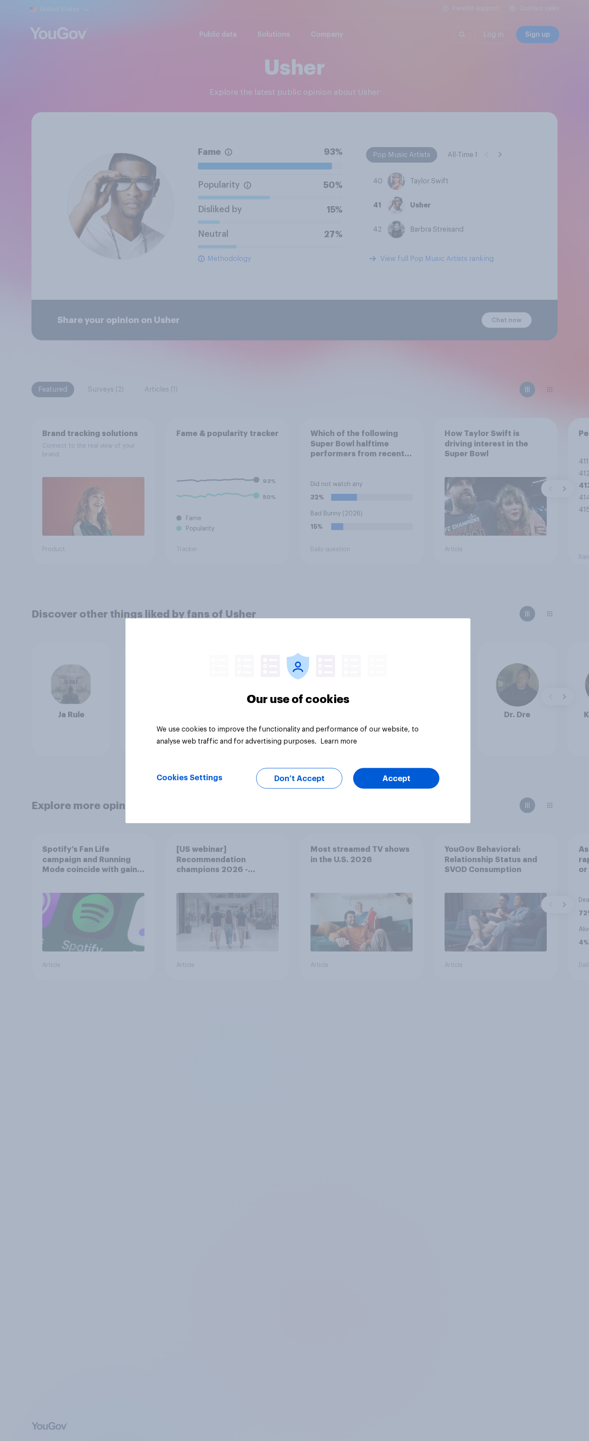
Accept (396, 778)
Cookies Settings (189, 777)
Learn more (338, 741)
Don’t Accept (299, 778)
